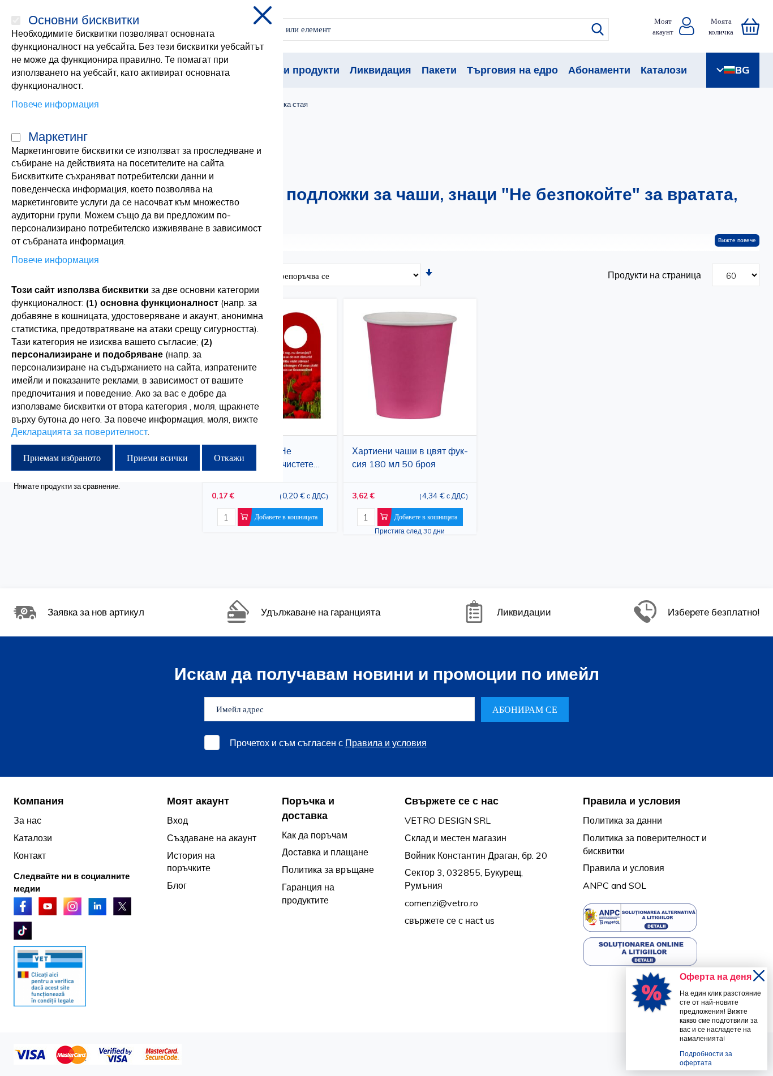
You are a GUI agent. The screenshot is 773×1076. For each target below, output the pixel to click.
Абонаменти (599, 69)
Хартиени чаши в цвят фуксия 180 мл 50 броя (410, 457)
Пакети (439, 69)
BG (742, 69)
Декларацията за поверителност (79, 431)
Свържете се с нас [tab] (452, 800)
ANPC (596, 885)
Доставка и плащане (325, 852)
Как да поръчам (314, 835)
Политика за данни (622, 820)
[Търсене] (597, 29)
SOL (637, 885)
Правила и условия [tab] (632, 800)
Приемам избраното (62, 457)
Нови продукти (302, 69)
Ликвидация (380, 69)
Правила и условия (386, 742)
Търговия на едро (512, 69)
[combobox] (395, 29)
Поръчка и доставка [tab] (308, 808)
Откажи (229, 457)
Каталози (664, 69)
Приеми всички (157, 457)
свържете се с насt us (450, 920)
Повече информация (55, 104)
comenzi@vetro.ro (441, 903)
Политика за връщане (328, 869)
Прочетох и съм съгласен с (328, 742)
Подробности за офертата (706, 1058)
